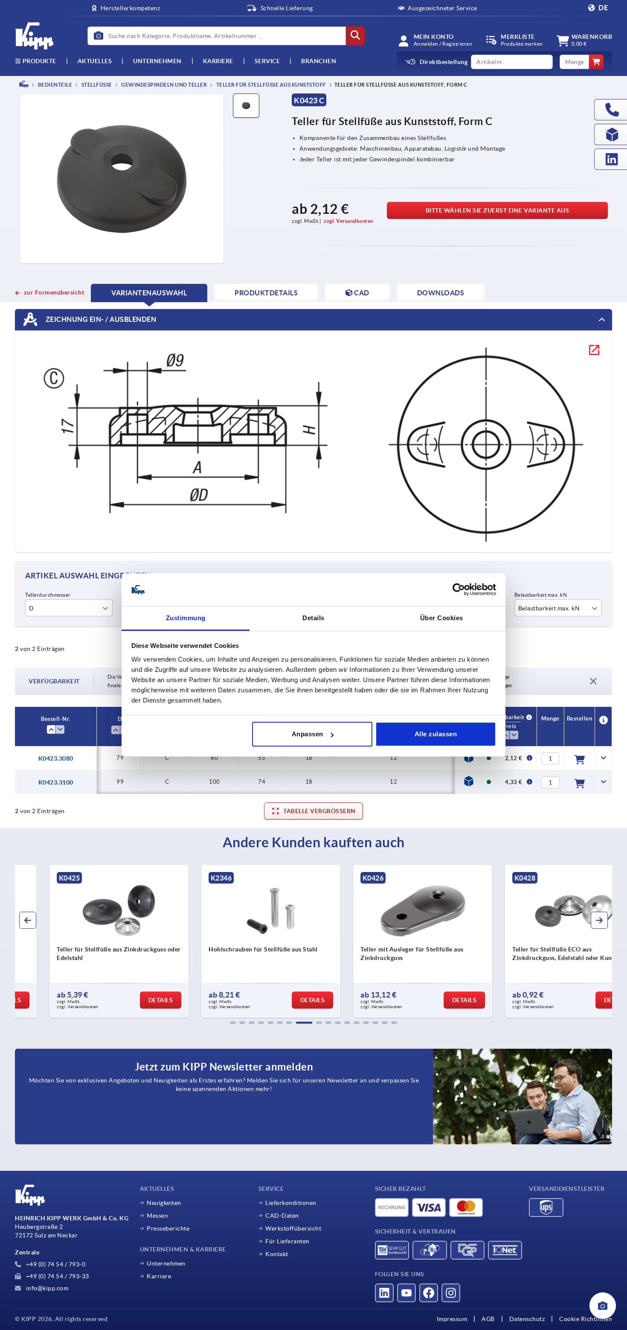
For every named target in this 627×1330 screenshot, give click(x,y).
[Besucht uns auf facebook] (428, 1292)
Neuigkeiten (164, 1202)
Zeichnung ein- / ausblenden (100, 319)
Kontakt (276, 1254)
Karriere (218, 61)
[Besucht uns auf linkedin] (384, 1292)
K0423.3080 (55, 758)
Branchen (318, 61)
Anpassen (307, 734)
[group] (85, 941)
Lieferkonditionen (290, 1202)
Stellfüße (96, 85)
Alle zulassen (436, 734)
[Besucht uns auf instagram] (450, 1292)
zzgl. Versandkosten (349, 221)
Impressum (452, 1319)
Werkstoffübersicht (293, 1228)
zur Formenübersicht (54, 292)
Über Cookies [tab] (441, 617)
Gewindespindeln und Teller (163, 85)
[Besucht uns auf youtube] (406, 1292)
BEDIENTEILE (54, 85)
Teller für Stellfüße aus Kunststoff (270, 85)
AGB (488, 1319)
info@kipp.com (46, 1288)
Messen (157, 1215)
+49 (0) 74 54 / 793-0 (54, 1264)
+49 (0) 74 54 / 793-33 (56, 1276)
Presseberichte (168, 1228)
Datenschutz (527, 1319)
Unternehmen (157, 61)
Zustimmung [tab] (186, 617)
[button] (233, 1022)
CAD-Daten (282, 1215)
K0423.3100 (55, 782)
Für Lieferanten (287, 1241)
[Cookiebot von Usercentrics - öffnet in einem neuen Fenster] (458, 589)
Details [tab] (313, 617)
